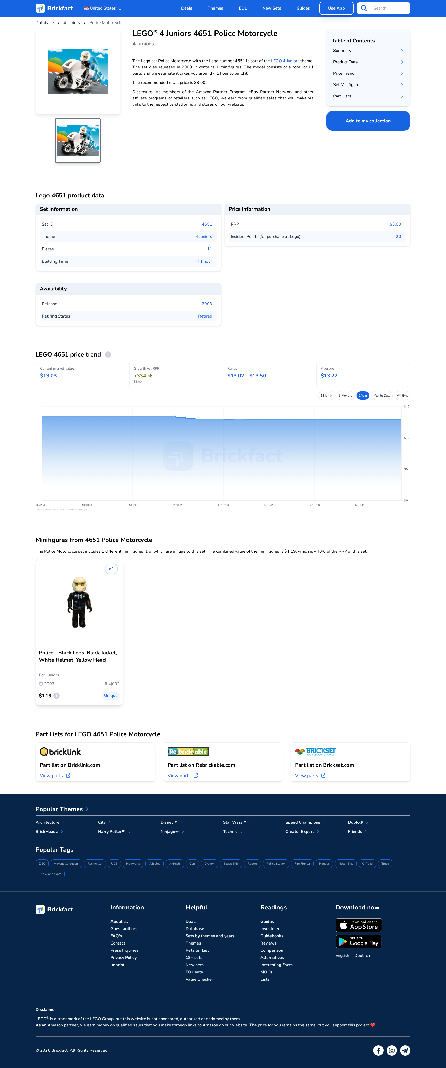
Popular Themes (59, 809)
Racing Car (94, 864)
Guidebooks (271, 936)
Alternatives (272, 958)
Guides (303, 8)
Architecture (47, 822)
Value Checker (199, 979)
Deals (186, 8)
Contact (117, 943)
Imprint (117, 965)
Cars (192, 864)
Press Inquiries (124, 950)
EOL (243, 8)
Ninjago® (170, 831)
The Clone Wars (50, 874)
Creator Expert (299, 831)
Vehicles (154, 864)
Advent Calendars (66, 864)
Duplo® (355, 822)
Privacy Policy (123, 958)
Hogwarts (133, 864)
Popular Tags (55, 850)
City (102, 822)
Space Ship (231, 864)
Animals (175, 864)
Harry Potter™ (111, 831)
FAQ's (116, 936)
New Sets (271, 8)
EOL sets (194, 972)
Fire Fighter (302, 864)
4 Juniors (204, 236)
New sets (195, 965)
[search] (364, 8)
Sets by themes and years (210, 936)
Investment (271, 929)
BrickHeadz (47, 831)
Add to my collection (368, 121)
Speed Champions (302, 822)
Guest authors (123, 929)
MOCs (266, 972)
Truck (385, 864)
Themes (215, 8)
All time (402, 395)
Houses (324, 864)
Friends (355, 831)
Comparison (271, 950)
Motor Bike (345, 864)
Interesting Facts (276, 965)
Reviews (268, 943)
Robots (253, 864)
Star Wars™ (234, 822)
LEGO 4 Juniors (285, 61)
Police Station (276, 864)
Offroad (367, 864)
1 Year (363, 395)
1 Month (326, 395)
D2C (42, 864)
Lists (264, 979)
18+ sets (194, 958)
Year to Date (382, 395)
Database (195, 929)
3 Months (345, 395)
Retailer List (197, 950)
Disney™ (169, 822)
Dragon (209, 864)
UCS (114, 864)
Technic (230, 831)
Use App (336, 8)
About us (119, 921)
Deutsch (362, 955)
